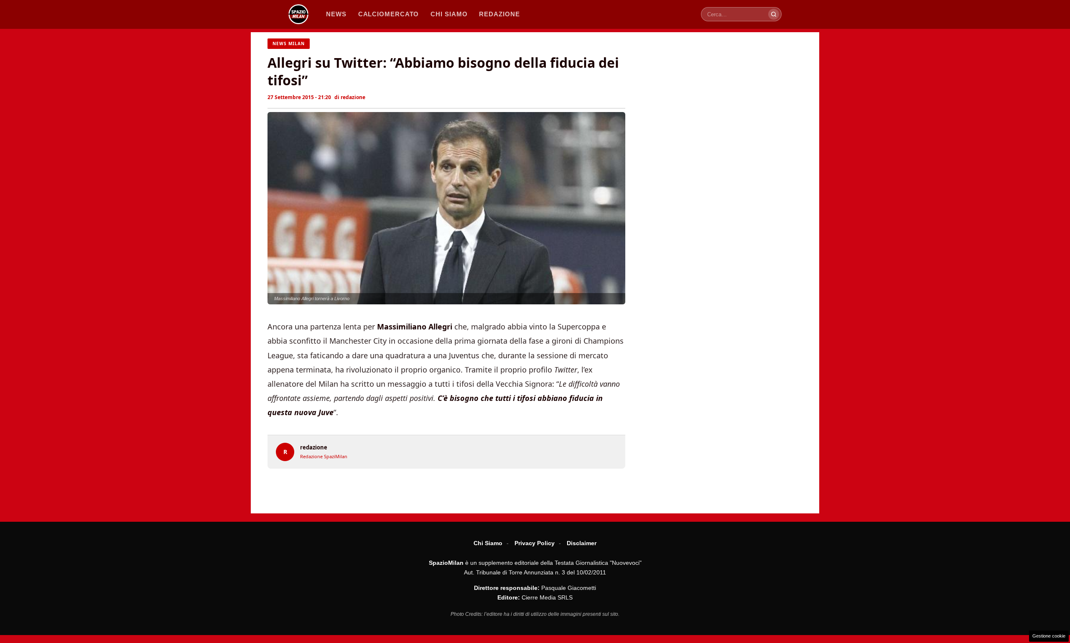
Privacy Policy (535, 543)
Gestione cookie (1048, 635)
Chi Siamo (488, 543)
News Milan (289, 43)
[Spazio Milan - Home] (298, 14)
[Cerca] (773, 14)
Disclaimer (581, 543)
